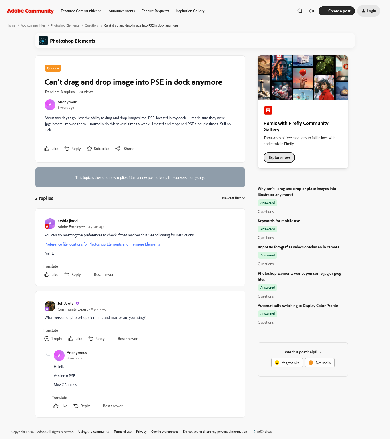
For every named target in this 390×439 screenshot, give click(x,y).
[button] (337, 10)
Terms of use (123, 431)
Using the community (93, 431)
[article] (140, 248)
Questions (92, 25)
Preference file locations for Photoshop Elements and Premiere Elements (102, 244)
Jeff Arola (65, 303)
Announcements (122, 10)
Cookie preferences (164, 431)
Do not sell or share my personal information (215, 431)
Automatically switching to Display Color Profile (298, 305)
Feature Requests (155, 10)
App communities (33, 25)
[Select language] (311, 10)
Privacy (141, 431)
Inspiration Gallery (190, 10)
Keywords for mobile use (279, 220)
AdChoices (264, 431)
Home (11, 25)
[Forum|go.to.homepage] (30, 10)
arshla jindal (68, 220)
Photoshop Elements (65, 25)
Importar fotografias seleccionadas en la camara (298, 246)
